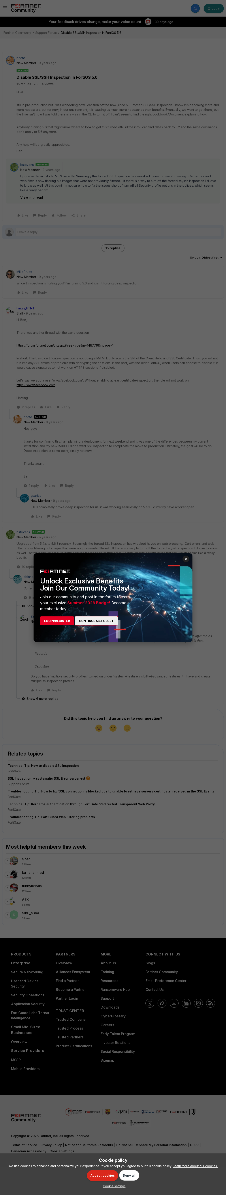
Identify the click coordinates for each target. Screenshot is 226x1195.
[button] (113, 1186)
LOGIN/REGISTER (57, 621)
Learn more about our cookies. (195, 1166)
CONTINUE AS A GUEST (96, 621)
